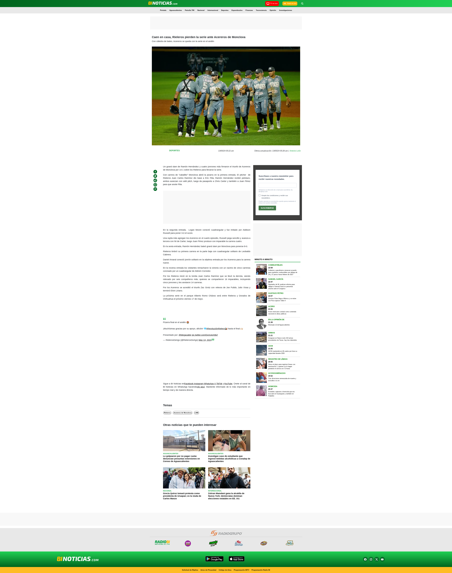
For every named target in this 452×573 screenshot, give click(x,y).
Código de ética (225, 570)
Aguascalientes (175, 10)
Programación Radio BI (261, 570)
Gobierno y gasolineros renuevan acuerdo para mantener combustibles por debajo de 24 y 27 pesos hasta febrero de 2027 (282, 272)
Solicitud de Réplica (190, 570)
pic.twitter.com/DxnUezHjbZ (205, 335)
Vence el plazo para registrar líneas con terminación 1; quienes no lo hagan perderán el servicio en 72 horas (281, 366)
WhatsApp (209, 384)
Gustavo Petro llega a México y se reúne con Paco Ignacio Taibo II (282, 299)
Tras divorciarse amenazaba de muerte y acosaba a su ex (282, 379)
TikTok (219, 384)
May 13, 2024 (205, 340)
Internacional (213, 10)
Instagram (198, 384)
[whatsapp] (155, 185)
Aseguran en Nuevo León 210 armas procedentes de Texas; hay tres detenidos (282, 339)
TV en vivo (274, 3)
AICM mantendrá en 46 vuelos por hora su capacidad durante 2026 (282, 352)
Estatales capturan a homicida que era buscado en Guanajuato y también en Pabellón (281, 394)
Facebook (188, 384)
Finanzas (249, 10)
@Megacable (185, 335)
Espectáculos (237, 10)
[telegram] (155, 180)
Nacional (200, 10)
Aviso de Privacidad (208, 570)
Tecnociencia (261, 10)
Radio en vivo (292, 3)
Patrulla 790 (189, 10)
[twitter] (155, 176)
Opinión (273, 10)
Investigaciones (285, 10)
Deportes (224, 10)
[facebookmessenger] (155, 189)
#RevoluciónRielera (215, 328)
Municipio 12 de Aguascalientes (279, 325)
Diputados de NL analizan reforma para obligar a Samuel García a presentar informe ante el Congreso (281, 286)
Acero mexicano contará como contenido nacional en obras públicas (282, 313)
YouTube (228, 384)
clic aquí (201, 387)
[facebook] (155, 172)
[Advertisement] (226, 23)
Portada (163, 10)
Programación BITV (241, 570)
